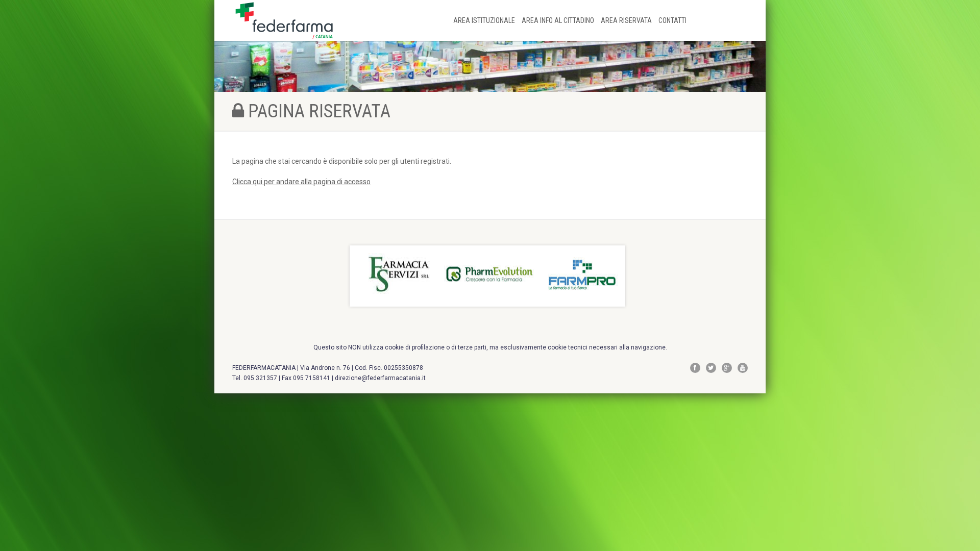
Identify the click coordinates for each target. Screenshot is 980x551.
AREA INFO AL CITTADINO (559, 20)
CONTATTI (672, 20)
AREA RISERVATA (627, 20)
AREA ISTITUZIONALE (485, 20)
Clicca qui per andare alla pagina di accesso (301, 182)
